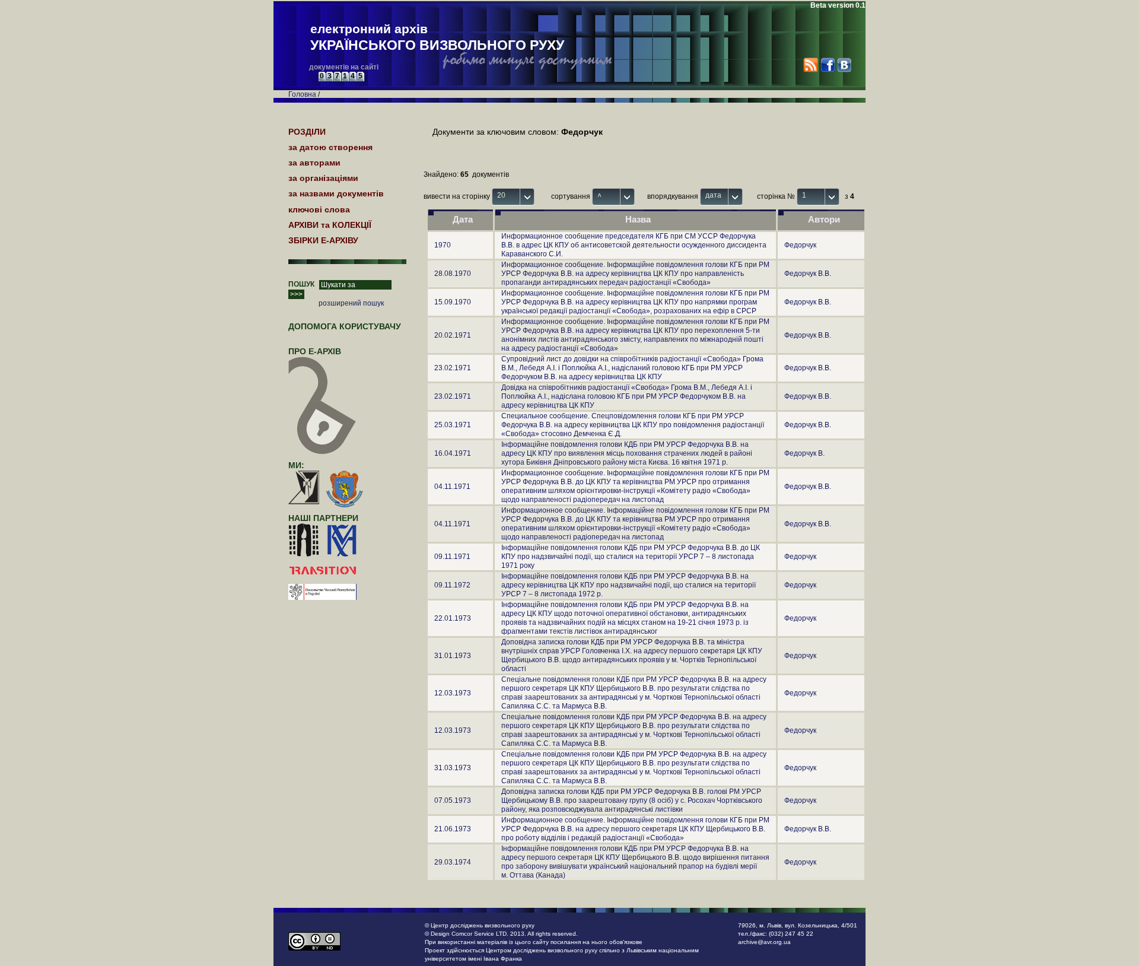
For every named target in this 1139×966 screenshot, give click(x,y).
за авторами (314, 162)
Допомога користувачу (344, 326)
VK (843, 65)
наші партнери (323, 518)
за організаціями (323, 178)
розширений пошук (351, 303)
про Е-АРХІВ (314, 351)
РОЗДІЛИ (307, 131)
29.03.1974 (452, 862)
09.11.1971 (452, 556)
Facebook (827, 65)
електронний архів (437, 37)
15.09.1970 (452, 302)
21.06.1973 (452, 829)
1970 (442, 245)
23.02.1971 (452, 368)
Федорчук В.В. (807, 273)
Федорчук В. (804, 453)
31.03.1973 (452, 768)
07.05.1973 (452, 800)
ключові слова (319, 209)
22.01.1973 (452, 618)
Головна (302, 94)
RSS (810, 65)
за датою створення (330, 147)
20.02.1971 (452, 335)
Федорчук (800, 245)
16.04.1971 (452, 453)
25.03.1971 (452, 425)
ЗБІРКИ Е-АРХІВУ (323, 240)
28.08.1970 (452, 273)
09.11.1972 (452, 585)
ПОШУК (301, 284)
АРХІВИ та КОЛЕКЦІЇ (329, 225)
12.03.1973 (452, 693)
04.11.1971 (452, 486)
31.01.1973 (452, 656)
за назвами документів (336, 193)
